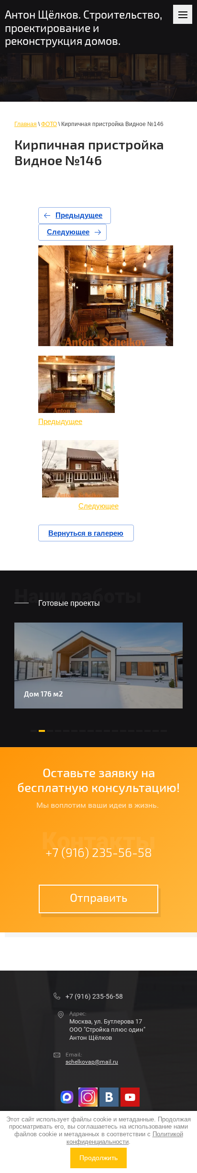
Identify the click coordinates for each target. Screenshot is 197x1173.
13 (131, 731)
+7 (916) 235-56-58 (98, 853)
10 (107, 731)
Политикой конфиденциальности (124, 1138)
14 (139, 731)
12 (123, 731)
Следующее (68, 232)
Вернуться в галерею (85, 533)
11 (115, 731)
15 (147, 731)
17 (164, 731)
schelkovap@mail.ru (92, 1061)
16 (156, 731)
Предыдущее (78, 215)
